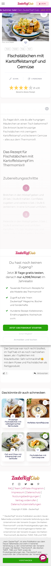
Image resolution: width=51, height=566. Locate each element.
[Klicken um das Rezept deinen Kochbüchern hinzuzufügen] (12, 416)
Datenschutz (33, 492)
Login (43, 4)
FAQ (10, 488)
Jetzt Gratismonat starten (25, 328)
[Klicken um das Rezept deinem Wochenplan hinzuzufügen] (20, 402)
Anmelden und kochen (25, 340)
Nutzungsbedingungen (25, 496)
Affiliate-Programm (33, 488)
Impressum (18, 492)
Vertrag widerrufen (26, 500)
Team (17, 488)
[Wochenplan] (43, 14)
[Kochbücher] (25, 43)
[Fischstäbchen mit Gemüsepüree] (38, 443)
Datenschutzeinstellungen (26, 504)
